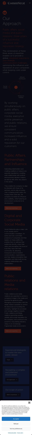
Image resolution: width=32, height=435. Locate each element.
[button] (29, 403)
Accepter (16, 419)
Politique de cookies (12, 432)
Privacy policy (20, 432)
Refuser (16, 424)
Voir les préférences (16, 428)
